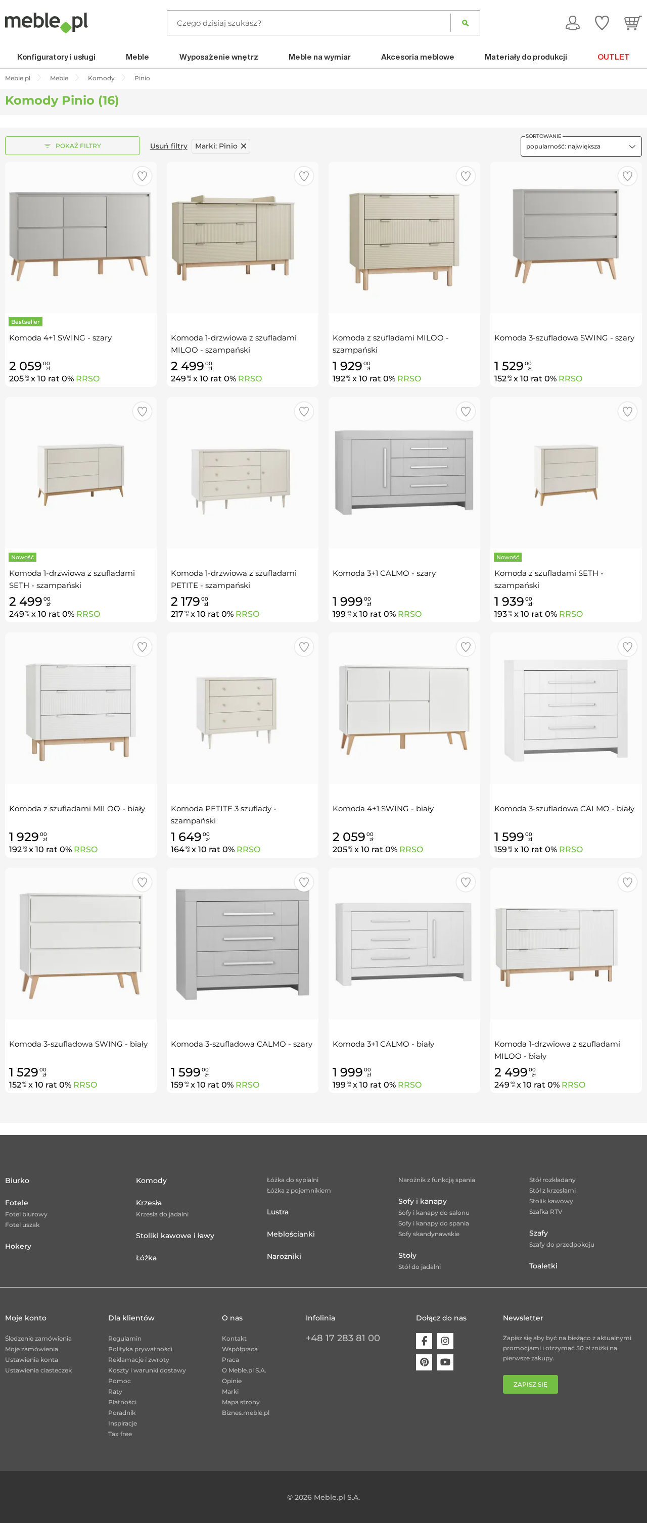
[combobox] (581, 146)
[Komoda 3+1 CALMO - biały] (404, 943)
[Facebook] (424, 1341)
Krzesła (149, 1202)
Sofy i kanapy (422, 1201)
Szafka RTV (546, 1211)
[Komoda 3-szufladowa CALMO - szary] (242, 943)
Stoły (407, 1255)
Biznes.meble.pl (245, 1412)
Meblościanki (291, 1234)
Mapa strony (241, 1402)
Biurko (17, 1180)
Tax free (120, 1434)
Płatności (122, 1402)
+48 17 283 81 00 (343, 1338)
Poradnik (121, 1412)
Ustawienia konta (31, 1359)
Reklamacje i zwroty (138, 1359)
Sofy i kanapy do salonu (434, 1212)
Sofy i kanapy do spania (433, 1223)
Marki (230, 1391)
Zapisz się (530, 1384)
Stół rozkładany (552, 1180)
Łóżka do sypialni (292, 1180)
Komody (151, 1180)
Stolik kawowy (551, 1201)
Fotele (16, 1202)
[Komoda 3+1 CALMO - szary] (404, 473)
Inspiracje (122, 1423)
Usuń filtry (169, 146)
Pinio (216, 146)
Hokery (18, 1246)
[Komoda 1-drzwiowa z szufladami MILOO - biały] (566, 943)
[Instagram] (445, 1341)
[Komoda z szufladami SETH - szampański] (566, 473)
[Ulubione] (602, 22)
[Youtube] (445, 1362)
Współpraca (240, 1349)
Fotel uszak (22, 1225)
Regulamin (125, 1338)
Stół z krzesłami (552, 1190)
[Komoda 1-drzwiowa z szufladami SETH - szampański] (81, 473)
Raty (115, 1391)
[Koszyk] (633, 22)
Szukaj (465, 23)
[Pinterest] (424, 1362)
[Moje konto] (573, 22)
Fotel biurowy (26, 1214)
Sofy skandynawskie (428, 1234)
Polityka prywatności (140, 1349)
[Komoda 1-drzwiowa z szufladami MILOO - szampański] (242, 237)
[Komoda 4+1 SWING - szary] (81, 237)
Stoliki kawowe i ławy (175, 1235)
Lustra (278, 1211)
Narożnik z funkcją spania (436, 1180)
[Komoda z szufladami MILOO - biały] (81, 708)
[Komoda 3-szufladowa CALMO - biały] (566, 708)
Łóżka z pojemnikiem (299, 1190)
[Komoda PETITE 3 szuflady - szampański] (242, 708)
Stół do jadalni (419, 1266)
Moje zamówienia (31, 1349)
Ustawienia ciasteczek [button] (38, 1370)
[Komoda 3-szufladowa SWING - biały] (81, 943)
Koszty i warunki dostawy (147, 1370)
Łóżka (146, 1257)
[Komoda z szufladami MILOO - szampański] (404, 237)
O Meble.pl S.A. (244, 1370)
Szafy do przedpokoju (561, 1244)
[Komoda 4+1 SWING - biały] (404, 708)
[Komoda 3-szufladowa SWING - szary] (566, 237)
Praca (230, 1359)
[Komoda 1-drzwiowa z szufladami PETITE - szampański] (242, 473)
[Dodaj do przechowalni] (142, 176)
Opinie (232, 1381)
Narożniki (284, 1256)
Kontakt (234, 1338)
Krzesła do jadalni (162, 1214)
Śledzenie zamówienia (38, 1338)
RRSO (88, 378)
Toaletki (543, 1265)
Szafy (538, 1233)
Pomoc (119, 1381)
